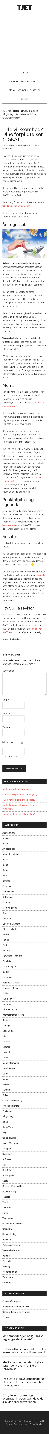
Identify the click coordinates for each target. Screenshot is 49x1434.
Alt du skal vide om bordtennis (16, 789)
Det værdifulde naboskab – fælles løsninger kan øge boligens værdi (24, 1351)
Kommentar (8, 671)
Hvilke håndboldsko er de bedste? (18, 800)
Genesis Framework (14, 1424)
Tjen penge (7, 1218)
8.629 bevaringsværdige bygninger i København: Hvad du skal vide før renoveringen (22, 1399)
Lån (4, 1036)
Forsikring (7, 961)
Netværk (6, 1084)
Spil (4, 1164)
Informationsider (10, 1009)
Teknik (5, 1202)
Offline (5, 1095)
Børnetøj (6, 881)
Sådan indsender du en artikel (16, 1312)
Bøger (5, 870)
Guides (5, 972)
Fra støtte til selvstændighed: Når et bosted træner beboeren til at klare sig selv (23, 1382)
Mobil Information (10, 1063)
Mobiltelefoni (8, 1068)
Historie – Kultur (10, 988)
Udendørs (7, 1229)
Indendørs (7, 1004)
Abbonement (8, 832)
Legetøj (6, 1047)
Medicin (6, 1057)
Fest (4, 945)
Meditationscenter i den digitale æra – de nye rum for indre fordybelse (22, 1366)
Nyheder (6, 1089)
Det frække (7, 897)
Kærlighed (7, 1025)
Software (6, 1159)
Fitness (6, 950)
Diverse (6, 902)
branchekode (8, 525)
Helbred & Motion (10, 982)
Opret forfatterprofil (11, 1301)
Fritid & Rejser (9, 966)
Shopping (6, 1148)
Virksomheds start (11, 1250)
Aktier (5, 843)
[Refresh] (21, 742)
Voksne (6, 1255)
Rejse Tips (7, 1127)
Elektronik (7, 918)
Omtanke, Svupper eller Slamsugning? (20, 794)
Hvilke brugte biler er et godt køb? (18, 814)
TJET (24, 7)
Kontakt (6, 1317)
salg (4, 1132)
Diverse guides (9, 907)
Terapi (5, 1213)
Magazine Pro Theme (32, 1421)
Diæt (4, 913)
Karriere (6, 1020)
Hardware (7, 977)
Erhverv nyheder (10, 929)
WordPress (30, 1424)
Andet (5, 859)
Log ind (39, 1424)
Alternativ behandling (12, 854)
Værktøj (6, 1266)
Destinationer (8, 891)
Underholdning (9, 1234)
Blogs (5, 865)
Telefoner (7, 1207)
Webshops (7, 1277)
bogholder (41, 575)
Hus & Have (8, 998)
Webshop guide (9, 1272)
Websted (6, 727)
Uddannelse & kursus (12, 1223)
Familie (5, 940)
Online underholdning (12, 1100)
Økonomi (6, 1282)
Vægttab (6, 1261)
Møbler (5, 1073)
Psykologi (7, 1111)
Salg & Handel (9, 1138)
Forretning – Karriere (12, 956)
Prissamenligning (10, 1106)
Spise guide (8, 1175)
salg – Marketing (10, 1143)
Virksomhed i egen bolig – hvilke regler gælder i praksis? (23, 1337)
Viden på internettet (11, 1245)
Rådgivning (15, 639)
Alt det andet (8, 849)
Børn (4, 875)
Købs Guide (7, 1031)
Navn (5, 700)
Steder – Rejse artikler (13, 1186)
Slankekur (7, 1154)
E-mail (6, 713)
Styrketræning (9, 1191)
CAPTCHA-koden (10, 756)
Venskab (6, 1239)
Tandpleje (7, 1197)
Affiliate (6, 838)
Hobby (5, 993)
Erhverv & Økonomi (11, 924)
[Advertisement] (24, 38)
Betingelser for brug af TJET (15, 1306)
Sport (5, 1180)
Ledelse (6, 1041)
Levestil (6, 1052)
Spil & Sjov (7, 1170)
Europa (5, 934)
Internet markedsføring (13, 1015)
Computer (7, 886)
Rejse (5, 1122)
